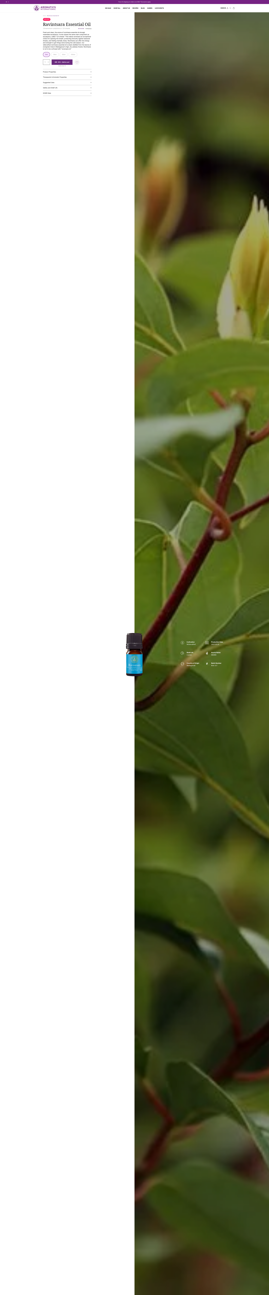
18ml (54, 54)
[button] (117, 8)
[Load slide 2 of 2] (8, 2)
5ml (46, 54)
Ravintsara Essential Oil (53, 15)
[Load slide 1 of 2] (6, 2)
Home (44, 15)
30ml (63, 54)
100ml (73, 54)
